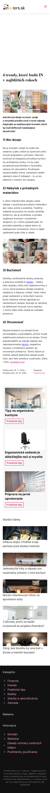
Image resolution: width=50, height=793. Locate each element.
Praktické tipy (39, 373)
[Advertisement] (25, 39)
